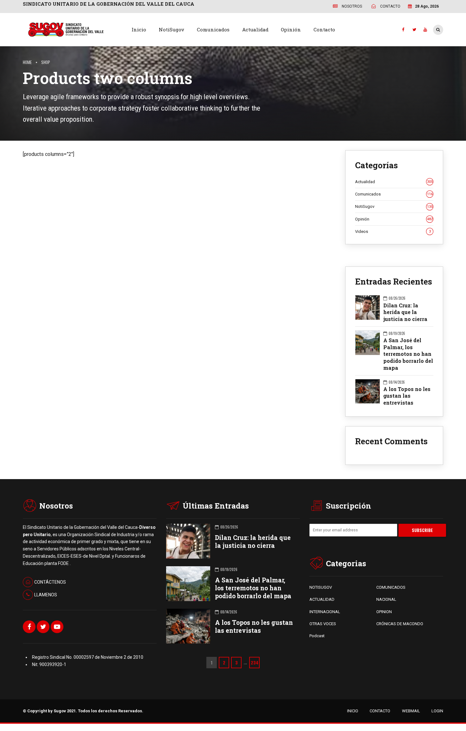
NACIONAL (386, 599)
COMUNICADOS (390, 587)
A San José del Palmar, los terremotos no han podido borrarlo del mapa (408, 354)
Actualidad (255, 29)
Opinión (291, 29)
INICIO (352, 711)
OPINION (384, 611)
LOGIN (437, 711)
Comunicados (213, 29)
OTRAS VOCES (322, 623)
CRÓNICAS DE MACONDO (399, 623)
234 (254, 662)
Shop (45, 62)
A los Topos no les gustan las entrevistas (406, 396)
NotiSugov (171, 29)
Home (27, 62)
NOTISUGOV (320, 587)
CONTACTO (380, 711)
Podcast (317, 635)
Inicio (139, 29)
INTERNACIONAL (324, 611)
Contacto (324, 29)
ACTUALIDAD (321, 599)
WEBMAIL (411, 711)
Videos (393, 231)
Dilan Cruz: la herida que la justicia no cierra (405, 312)
